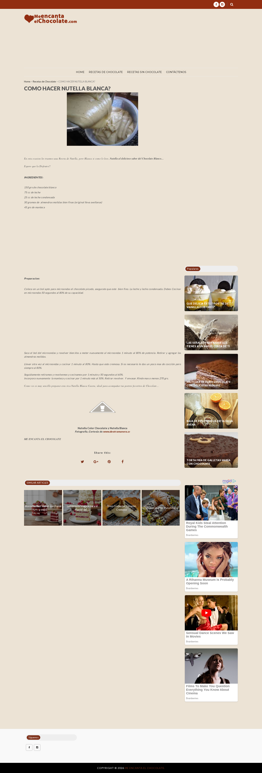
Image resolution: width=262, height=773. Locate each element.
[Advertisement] (173, 38)
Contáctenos (176, 72)
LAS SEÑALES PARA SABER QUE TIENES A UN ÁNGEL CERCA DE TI (208, 344)
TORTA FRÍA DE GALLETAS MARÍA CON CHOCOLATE (208, 462)
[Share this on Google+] (96, 461)
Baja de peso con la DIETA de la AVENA (210, 423)
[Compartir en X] (82, 461)
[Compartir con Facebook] (122, 461)
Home (80, 72)
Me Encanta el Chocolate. (145, 767)
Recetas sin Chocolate (144, 72)
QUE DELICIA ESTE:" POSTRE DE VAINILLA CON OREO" (207, 305)
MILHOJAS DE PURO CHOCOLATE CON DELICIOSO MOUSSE (208, 383)
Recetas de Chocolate (106, 72)
